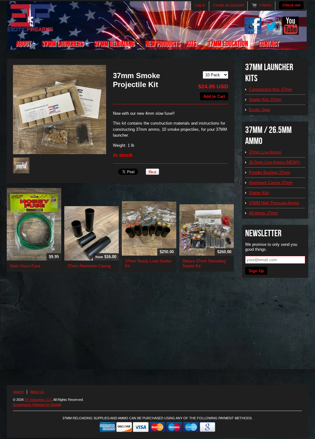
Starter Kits (259, 192)
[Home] (30, 28)
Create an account (228, 5)
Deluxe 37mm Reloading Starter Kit (204, 263)
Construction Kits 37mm (270, 89)
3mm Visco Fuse (25, 266)
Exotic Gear (259, 109)
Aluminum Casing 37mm (271, 182)
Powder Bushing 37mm (269, 172)
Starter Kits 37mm (265, 99)
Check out (291, 5)
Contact (269, 43)
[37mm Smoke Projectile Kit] (59, 109)
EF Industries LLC (38, 399)
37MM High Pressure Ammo (274, 203)
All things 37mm (263, 213)
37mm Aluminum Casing (89, 266)
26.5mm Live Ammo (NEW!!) (274, 162)
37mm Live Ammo (265, 152)
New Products (162, 43)
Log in (200, 5)
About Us (37, 391)
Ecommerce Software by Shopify (37, 404)
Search (18, 391)
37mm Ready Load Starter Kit (148, 263)
